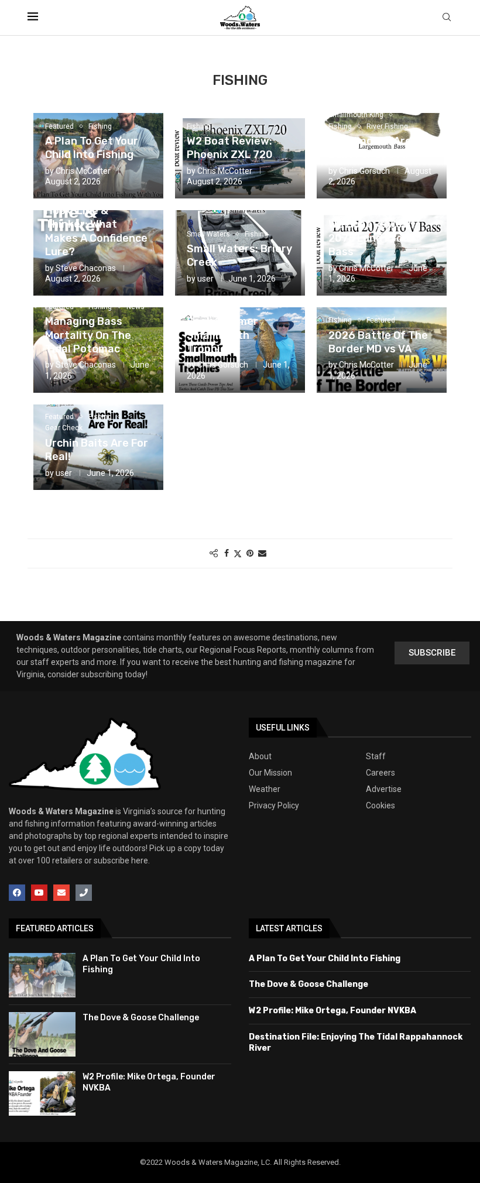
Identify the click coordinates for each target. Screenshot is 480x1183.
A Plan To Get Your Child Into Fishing (91, 148)
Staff (376, 756)
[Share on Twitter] (238, 553)
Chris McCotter (83, 171)
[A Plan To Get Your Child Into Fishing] (42, 975)
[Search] (446, 17)
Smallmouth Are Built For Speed (370, 148)
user (205, 278)
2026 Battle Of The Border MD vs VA (378, 342)
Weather (264, 789)
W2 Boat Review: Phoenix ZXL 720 (230, 148)
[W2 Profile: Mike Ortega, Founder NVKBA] (42, 1093)
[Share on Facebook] (226, 553)
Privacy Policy (274, 805)
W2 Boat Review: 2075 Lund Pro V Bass (371, 238)
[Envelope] (61, 892)
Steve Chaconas (86, 268)
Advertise (384, 789)
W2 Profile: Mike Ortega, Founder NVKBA (332, 1011)
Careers (380, 773)
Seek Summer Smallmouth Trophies (222, 335)
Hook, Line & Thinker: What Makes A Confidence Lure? (96, 231)
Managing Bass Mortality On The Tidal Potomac (88, 335)
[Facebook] (17, 892)
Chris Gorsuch (364, 171)
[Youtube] (39, 892)
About (260, 756)
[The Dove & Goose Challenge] (42, 1034)
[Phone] (84, 892)
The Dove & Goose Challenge (141, 1018)
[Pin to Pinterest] (249, 553)
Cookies (380, 805)
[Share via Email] (262, 553)
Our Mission (270, 773)
